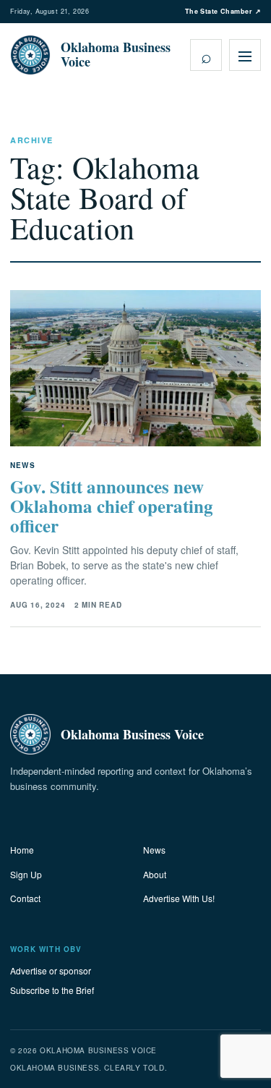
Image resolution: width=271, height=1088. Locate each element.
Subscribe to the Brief (52, 990)
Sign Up (26, 874)
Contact (25, 898)
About (154, 874)
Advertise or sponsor (50, 970)
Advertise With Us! (179, 898)
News (154, 849)
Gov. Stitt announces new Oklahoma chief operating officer (111, 506)
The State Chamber (223, 11)
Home (22, 849)
